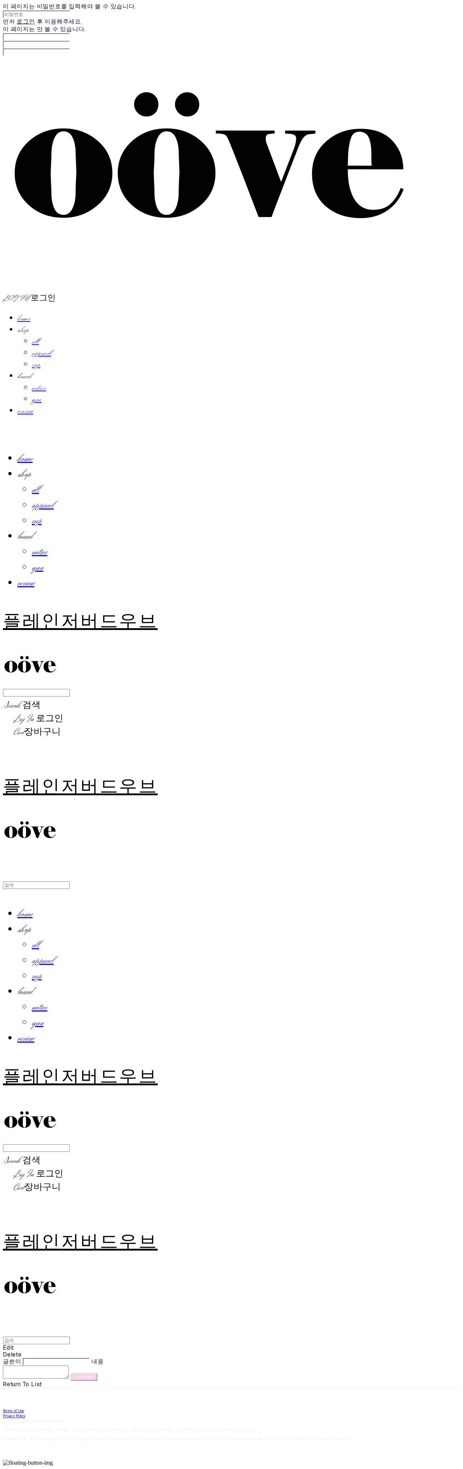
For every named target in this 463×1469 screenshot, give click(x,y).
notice (39, 388)
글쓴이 (12, 1361)
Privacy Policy (14, 1415)
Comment (83, 1377)
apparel (41, 353)
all (35, 342)
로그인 (26, 21)
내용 (98, 1361)
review (25, 411)
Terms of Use (13, 1410)
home (23, 318)
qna (37, 399)
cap (36, 365)
